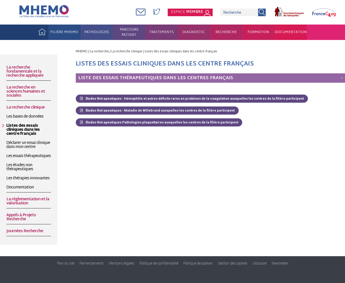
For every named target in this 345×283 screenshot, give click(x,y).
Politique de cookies (198, 263)
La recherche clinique (25, 108)
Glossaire (260, 263)
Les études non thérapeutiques (19, 167)
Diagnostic (193, 32)
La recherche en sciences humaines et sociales (25, 92)
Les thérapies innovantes (28, 179)
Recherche (226, 32)
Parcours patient (129, 32)
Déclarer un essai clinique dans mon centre (28, 145)
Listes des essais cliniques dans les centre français (23, 130)
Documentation (291, 32)
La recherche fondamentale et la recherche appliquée (24, 72)
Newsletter (280, 263)
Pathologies (96, 32)
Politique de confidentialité (158, 263)
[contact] (140, 12)
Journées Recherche (24, 231)
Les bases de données (24, 117)
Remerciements (92, 263)
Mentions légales (121, 263)
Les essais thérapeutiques (28, 156)
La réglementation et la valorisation (27, 202)
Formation (258, 32)
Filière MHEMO (64, 32)
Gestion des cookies (233, 263)
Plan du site (66, 263)
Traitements (161, 32)
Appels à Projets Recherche (21, 217)
